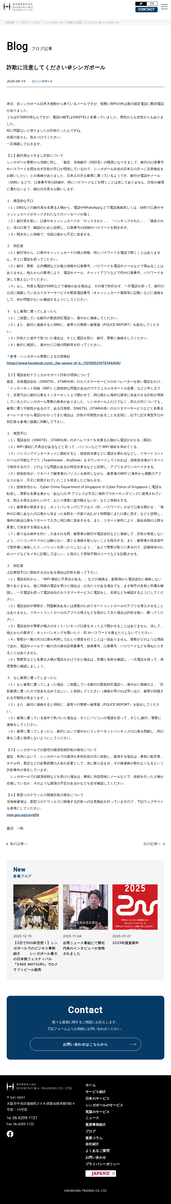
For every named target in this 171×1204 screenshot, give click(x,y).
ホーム (91, 1085)
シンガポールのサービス (104, 1105)
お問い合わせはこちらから (85, 1044)
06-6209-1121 (24, 1117)
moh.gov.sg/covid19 (23, 815)
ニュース (92, 1118)
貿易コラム (94, 1138)
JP (141, 3)
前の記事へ (19, 844)
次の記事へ (152, 844)
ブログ (36, 22)
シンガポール (44, 81)
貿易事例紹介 (96, 1124)
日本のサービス (98, 1098)
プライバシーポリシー (103, 1164)
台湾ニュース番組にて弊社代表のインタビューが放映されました (84, 948)
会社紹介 (92, 1144)
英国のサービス (98, 1112)
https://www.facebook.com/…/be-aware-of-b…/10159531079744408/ (64, 363)
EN (152, 3)
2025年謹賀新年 (125, 943)
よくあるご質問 (98, 1150)
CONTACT (146, 9)
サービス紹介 (96, 1092)
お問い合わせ (96, 1157)
